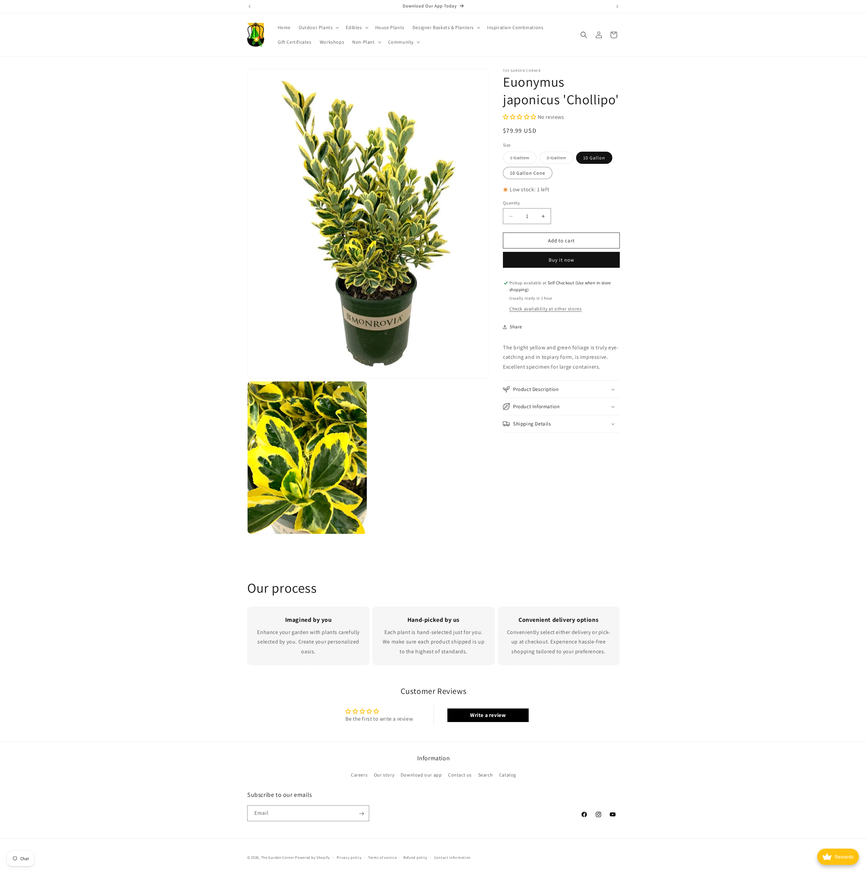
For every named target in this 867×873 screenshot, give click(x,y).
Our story (384, 774)
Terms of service (382, 857)
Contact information (452, 857)
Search (485, 774)
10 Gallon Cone (527, 173)
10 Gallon (594, 158)
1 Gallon (523, 159)
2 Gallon (560, 159)
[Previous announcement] (249, 6)
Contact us (460, 774)
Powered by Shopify (312, 857)
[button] (318, 27)
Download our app (421, 774)
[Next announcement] (617, 6)
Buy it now (561, 260)
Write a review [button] (488, 715)
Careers (359, 774)
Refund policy (415, 857)
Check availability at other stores (545, 309)
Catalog (507, 774)
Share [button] (516, 327)
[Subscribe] (361, 814)
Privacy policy (349, 857)
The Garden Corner (277, 857)
